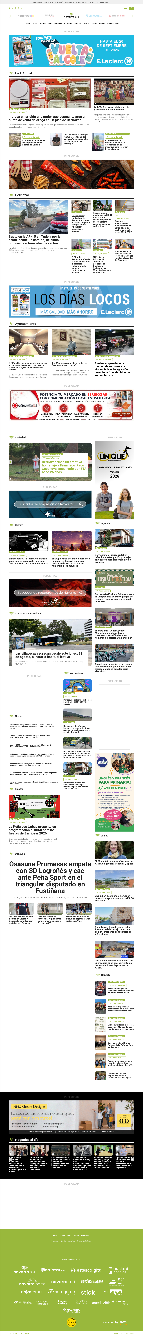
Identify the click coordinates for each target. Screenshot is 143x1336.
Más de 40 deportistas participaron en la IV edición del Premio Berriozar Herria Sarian (121, 1009)
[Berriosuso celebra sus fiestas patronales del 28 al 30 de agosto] (77, 685)
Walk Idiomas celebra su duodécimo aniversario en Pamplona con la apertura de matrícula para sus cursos (17, 1165)
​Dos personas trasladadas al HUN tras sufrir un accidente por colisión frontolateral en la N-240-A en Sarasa (77, 755)
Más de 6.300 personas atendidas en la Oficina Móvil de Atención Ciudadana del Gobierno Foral (31, 746)
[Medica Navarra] (42, 1302)
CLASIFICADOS (92, 2)
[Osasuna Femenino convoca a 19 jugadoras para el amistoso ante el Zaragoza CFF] (50, 908)
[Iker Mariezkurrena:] (71, 342)
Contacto (76, 1235)
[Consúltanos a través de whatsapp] (18, 8)
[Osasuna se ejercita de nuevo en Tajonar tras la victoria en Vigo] (79, 908)
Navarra (86, 23)
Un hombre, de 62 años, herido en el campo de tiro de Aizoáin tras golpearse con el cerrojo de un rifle (77, 729)
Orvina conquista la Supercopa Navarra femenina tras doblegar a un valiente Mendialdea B (121, 1075)
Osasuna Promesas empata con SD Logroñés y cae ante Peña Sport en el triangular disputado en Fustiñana (50, 877)
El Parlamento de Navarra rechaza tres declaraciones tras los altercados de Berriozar (124, 255)
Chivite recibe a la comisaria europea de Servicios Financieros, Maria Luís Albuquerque (30, 736)
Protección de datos (84, 1241)
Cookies (63, 1241)
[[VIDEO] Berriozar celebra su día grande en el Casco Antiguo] (114, 92)
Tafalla (50, 23)
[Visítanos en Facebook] (9, 8)
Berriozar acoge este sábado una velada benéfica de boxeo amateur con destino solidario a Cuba (121, 991)
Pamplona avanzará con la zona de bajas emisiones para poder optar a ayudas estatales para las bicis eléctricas (114, 668)
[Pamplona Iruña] (120, 1302)
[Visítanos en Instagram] (15, 8)
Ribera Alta (58, 23)
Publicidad (85, 1235)
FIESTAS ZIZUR (48, 2)
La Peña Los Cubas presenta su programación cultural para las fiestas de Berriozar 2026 (32, 830)
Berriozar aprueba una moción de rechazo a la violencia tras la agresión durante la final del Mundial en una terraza (113, 369)
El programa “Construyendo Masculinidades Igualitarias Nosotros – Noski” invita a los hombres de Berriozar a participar (113, 634)
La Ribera (42, 23)
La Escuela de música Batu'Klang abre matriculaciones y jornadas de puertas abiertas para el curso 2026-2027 (82, 1164)
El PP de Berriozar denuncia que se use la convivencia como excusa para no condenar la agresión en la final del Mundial (28, 366)
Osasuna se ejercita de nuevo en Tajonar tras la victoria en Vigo (78, 919)
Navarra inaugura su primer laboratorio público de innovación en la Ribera (34, 783)
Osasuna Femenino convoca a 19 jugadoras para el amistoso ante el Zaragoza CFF (49, 920)
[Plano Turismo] (81, 1302)
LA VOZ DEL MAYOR (103, 2)
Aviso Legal (55, 1241)
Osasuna (102, 23)
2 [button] (45, 479)
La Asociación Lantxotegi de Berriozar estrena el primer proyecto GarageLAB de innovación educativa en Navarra (81, 223)
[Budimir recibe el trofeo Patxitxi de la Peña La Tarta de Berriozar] (100, 1042)
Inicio (55, 1235)
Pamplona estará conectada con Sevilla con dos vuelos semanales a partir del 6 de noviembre (31, 764)
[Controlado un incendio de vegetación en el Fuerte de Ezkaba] (15, 140)
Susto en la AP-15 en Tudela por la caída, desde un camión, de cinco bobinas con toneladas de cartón (35, 240)
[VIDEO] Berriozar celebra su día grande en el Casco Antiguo (111, 108)
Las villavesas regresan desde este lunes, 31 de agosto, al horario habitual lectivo (48, 655)
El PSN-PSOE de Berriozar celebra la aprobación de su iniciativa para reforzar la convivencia (116, 144)
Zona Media (68, 23)
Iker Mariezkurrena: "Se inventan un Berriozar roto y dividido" (69, 364)
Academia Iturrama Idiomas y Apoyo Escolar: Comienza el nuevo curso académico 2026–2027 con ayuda (103, 1163)
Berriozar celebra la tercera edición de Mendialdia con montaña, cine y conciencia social (121, 1027)
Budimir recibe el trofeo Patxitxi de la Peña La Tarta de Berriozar (120, 1045)
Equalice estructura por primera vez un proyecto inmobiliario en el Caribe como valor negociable (124, 1163)
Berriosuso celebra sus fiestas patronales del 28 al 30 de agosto (77, 702)
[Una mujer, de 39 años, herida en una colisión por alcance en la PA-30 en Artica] (114, 879)
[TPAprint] (101, 1302)
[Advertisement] (34, 694)
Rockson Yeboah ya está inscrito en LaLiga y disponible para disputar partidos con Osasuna (21, 920)
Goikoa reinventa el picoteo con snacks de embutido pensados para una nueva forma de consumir (60, 1163)
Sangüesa (78, 23)
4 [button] (52, 479)
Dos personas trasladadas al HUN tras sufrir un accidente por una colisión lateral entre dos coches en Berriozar (102, 219)
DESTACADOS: (37, 2)
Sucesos (94, 23)
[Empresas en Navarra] (23, 1302)
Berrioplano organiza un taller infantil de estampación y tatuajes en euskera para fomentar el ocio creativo (113, 558)
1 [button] (42, 479)
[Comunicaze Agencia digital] (71, 1251)
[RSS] (21, 8)
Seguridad (71, 1241)
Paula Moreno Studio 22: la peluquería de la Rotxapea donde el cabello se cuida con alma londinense (38, 1164)
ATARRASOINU (69, 2)
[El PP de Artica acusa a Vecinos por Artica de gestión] (114, 850)
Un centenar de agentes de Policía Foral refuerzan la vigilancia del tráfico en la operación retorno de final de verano (32, 726)
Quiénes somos (65, 1235)
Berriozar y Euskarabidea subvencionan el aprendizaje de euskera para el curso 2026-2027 (123, 226)
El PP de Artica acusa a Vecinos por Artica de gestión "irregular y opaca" (114, 862)
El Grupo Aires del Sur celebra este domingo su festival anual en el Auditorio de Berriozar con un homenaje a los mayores (71, 562)
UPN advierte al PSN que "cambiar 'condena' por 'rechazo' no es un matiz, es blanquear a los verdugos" (76, 139)
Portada (27, 23)
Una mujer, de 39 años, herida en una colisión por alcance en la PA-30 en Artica (114, 898)
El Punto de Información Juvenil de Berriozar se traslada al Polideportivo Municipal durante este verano (102, 265)
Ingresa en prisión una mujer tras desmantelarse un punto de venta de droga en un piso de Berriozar (47, 118)
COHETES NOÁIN (59, 2)
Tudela (34, 23)
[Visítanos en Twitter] (12, 8)
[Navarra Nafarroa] (71, 1310)
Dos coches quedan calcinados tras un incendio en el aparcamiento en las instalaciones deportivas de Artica (114, 964)
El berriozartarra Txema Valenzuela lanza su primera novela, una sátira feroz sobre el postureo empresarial (28, 561)
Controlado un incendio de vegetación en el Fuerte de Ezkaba (34, 142)
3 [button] (49, 479)
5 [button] (55, 479)
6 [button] (58, 479)
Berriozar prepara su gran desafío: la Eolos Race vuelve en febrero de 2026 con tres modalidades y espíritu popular (120, 1063)
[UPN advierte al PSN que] (56, 139)
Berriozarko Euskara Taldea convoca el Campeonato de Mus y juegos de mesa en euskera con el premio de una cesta (114, 598)
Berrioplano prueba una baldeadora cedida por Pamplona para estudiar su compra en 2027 (75, 786)
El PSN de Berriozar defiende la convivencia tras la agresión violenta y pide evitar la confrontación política (81, 265)
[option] (71, 16)
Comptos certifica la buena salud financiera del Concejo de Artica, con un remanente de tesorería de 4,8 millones (113, 931)
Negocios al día (113, 23)
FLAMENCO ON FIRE (80, 2)
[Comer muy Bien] (62, 1302)
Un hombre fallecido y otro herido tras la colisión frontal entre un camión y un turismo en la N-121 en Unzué (32, 755)
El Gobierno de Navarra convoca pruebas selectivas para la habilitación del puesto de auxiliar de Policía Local (33, 773)
